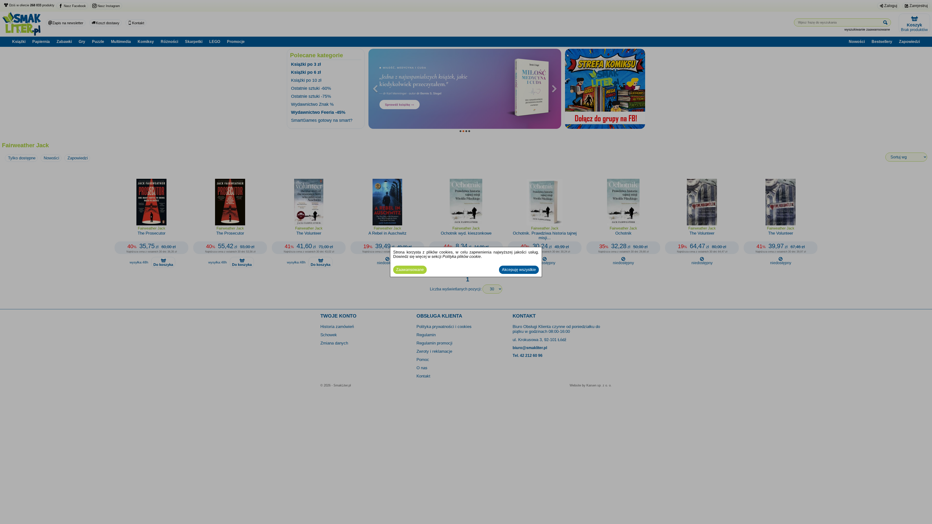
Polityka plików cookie (461, 256)
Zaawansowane (410, 270)
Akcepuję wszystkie (519, 270)
